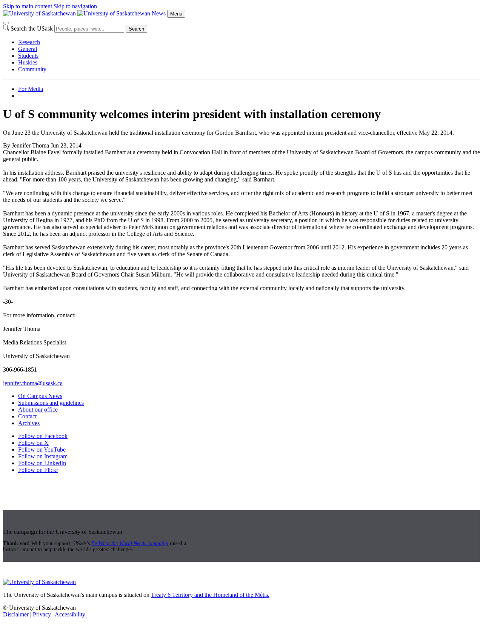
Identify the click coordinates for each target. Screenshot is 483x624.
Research (29, 42)
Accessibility (70, 614)
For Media (30, 89)
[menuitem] (249, 42)
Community (32, 69)
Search (136, 29)
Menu (176, 14)
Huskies (27, 62)
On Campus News (40, 396)
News (159, 13)
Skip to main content (27, 6)
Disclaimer (16, 614)
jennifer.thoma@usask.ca (33, 383)
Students (28, 55)
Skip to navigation (75, 6)
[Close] (6, 23)
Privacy (42, 614)
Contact (27, 416)
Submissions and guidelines (51, 403)
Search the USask (32, 28)
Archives (29, 423)
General (27, 49)
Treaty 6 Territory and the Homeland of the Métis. (210, 595)
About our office (38, 409)
